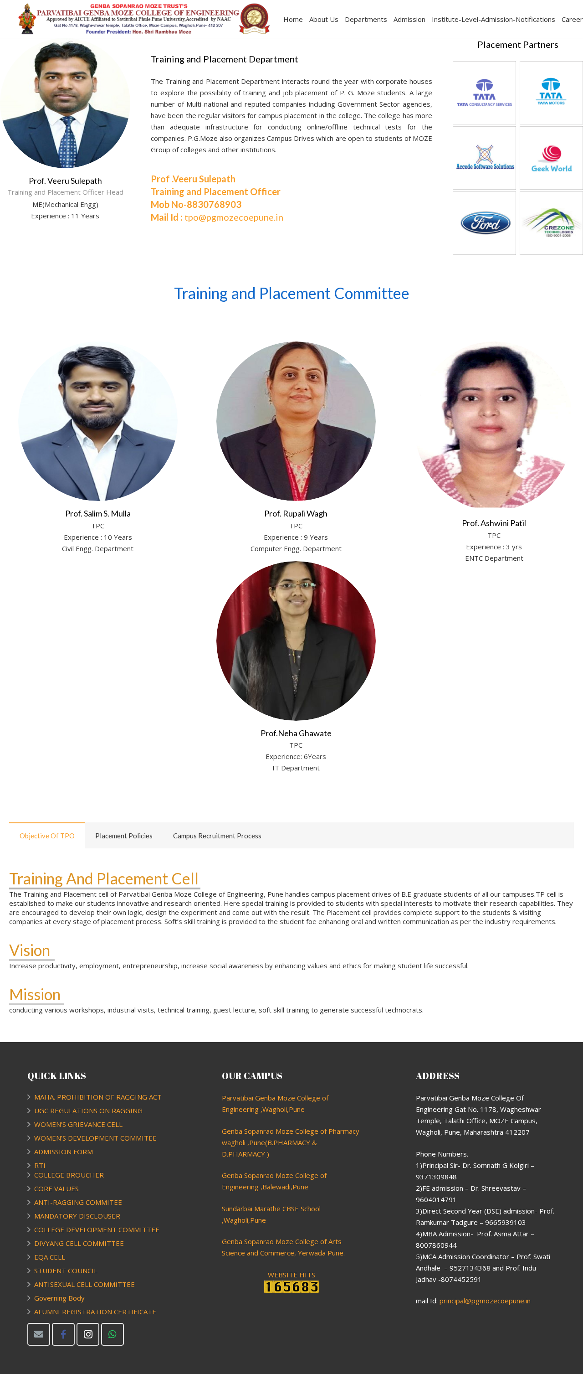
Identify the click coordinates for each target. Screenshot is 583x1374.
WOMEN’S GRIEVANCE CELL (78, 1124)
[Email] (38, 1334)
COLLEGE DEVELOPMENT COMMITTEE (96, 1229)
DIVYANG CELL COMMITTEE (79, 1243)
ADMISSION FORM (63, 1151)
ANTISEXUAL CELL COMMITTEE (84, 1284)
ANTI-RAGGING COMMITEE (78, 1202)
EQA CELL (49, 1256)
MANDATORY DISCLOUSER (77, 1215)
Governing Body (59, 1297)
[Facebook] (63, 1334)
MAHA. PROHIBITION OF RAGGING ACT (98, 1096)
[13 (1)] (484, 92)
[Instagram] (88, 1334)
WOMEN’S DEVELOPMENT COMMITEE (95, 1137)
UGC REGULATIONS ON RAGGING (88, 1110)
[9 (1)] (484, 157)
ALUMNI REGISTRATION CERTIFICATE (95, 1311)
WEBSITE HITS (291, 1274)
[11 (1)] (484, 223)
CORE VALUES (56, 1188)
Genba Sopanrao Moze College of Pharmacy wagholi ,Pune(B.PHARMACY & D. (290, 1142)
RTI (40, 1165)
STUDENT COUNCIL (65, 1270)
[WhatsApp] (112, 1334)
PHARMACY (246, 1153)
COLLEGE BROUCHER (69, 1174)
